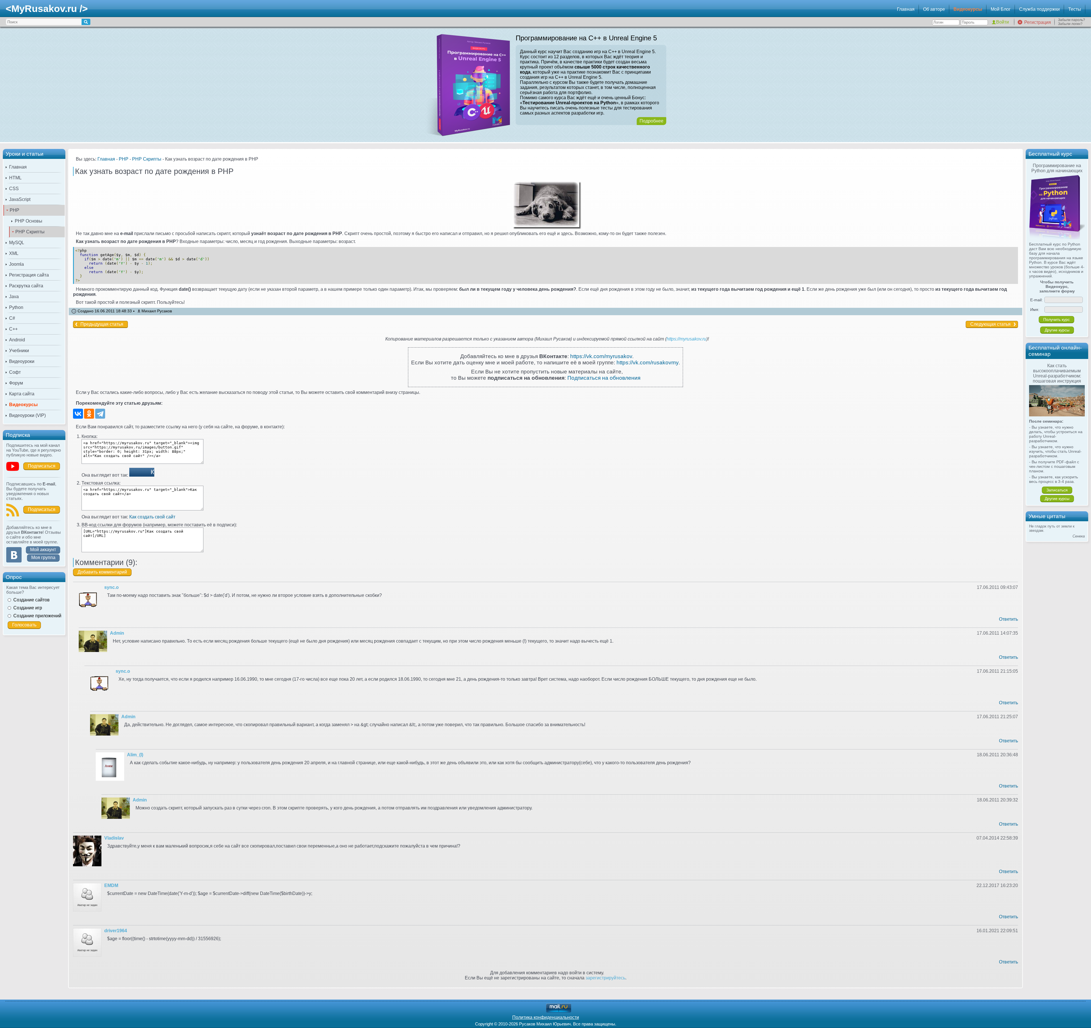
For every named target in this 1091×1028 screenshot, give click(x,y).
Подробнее (651, 121)
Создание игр (27, 607)
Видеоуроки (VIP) (27, 415)
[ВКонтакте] (78, 414)
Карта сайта (21, 393)
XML (13, 253)
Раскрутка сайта (26, 285)
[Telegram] (100, 414)
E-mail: (1036, 300)
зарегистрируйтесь (605, 977)
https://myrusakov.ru (686, 339)
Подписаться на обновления (603, 378)
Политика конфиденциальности (545, 1017)
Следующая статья (990, 324)
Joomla (16, 264)
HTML (15, 177)
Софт (15, 372)
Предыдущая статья (101, 324)
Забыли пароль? (1071, 20)
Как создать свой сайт (152, 516)
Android (17, 339)
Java (14, 296)
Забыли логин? (1070, 24)
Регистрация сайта (29, 275)
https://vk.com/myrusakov (601, 356)
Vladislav (114, 838)
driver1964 (115, 930)
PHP (14, 210)
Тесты (1074, 9)
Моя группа (43, 557)
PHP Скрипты (30, 231)
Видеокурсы (967, 9)
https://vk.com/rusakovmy (647, 362)
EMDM (111, 885)
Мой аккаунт (43, 549)
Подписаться (41, 466)
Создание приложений (37, 615)
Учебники (19, 350)
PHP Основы (28, 221)
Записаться (1057, 490)
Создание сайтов (31, 599)
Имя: (1034, 309)
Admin (117, 633)
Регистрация (1037, 22)
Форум (16, 383)
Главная (906, 9)
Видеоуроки (21, 361)
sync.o (111, 587)
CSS (14, 188)
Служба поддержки (1039, 9)
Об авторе (934, 9)
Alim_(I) (135, 754)
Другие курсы (1057, 330)
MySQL (16, 242)
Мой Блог (1001, 9)
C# (12, 318)
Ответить (1008, 619)
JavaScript (19, 199)
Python (16, 307)
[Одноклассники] (89, 414)
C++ (13, 329)
